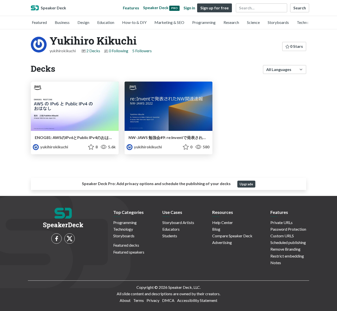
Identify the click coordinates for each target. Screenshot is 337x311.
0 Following (118, 50)
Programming (204, 22)
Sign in (189, 7)
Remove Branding (285, 249)
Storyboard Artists (178, 222)
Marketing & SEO (169, 22)
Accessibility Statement (197, 300)
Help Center (222, 222)
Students (169, 235)
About (125, 300)
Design (83, 22)
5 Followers (142, 50)
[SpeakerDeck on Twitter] (69, 238)
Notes (275, 262)
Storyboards (278, 22)
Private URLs (281, 222)
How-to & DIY (134, 22)
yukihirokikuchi (53, 146)
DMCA (168, 300)
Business (62, 22)
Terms (138, 300)
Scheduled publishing (288, 242)
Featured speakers (128, 252)
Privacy (153, 300)
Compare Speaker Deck (232, 235)
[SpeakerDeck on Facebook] (56, 238)
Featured (39, 22)
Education (105, 22)
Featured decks (126, 245)
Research (231, 22)
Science (253, 22)
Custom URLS (282, 235)
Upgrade (246, 184)
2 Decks (93, 50)
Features (131, 7)
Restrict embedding (287, 256)
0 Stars (296, 46)
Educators (171, 229)
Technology (307, 22)
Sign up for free (214, 7)
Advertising (222, 242)
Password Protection (288, 229)
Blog (216, 229)
